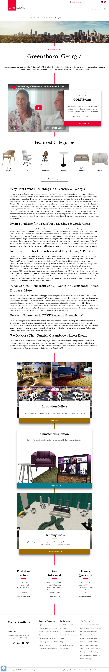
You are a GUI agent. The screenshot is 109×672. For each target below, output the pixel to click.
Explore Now (54, 485)
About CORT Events (66, 625)
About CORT (64, 628)
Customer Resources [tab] (47, 621)
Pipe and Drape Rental (87, 635)
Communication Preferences (48, 648)
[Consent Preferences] (3, 668)
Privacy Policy (64, 670)
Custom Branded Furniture (89, 642)
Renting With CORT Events (48, 628)
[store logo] (17, 5)
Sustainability (64, 648)
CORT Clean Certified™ (67, 645)
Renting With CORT (90, 2)
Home (10, 18)
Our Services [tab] (85, 621)
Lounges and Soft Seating (89, 652)
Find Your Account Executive (48, 631)
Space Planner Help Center (48, 638)
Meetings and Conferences (89, 645)
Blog (61, 642)
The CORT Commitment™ (68, 631)
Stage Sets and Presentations (90, 648)
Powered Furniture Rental (88, 638)
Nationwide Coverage (21, 18)
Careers (62, 638)
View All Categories (54, 179)
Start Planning (54, 551)
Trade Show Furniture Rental (89, 625)
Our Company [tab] (65, 621)
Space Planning (85, 659)
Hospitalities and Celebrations (90, 655)
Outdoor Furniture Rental (88, 631)
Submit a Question (84, 597)
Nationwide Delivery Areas (68, 635)
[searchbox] (98, 9)
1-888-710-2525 (14, 632)
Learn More (82, 123)
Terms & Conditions (51, 670)
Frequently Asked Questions (48, 642)
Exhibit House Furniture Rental (90, 628)
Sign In (41, 625)
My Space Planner (63, 2)
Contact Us (43, 635)
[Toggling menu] (4, 3)
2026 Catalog (76, 2)
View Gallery (54, 421)
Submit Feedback (44, 645)
